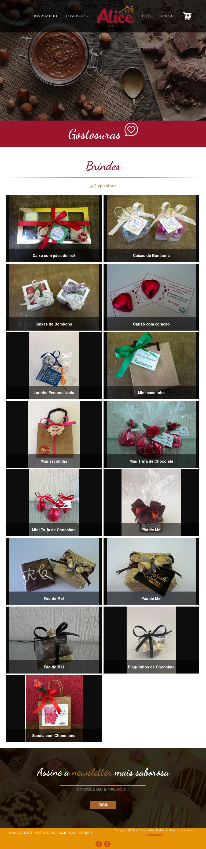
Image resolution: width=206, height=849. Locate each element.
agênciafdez (154, 835)
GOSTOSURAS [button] (76, 16)
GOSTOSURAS (45, 833)
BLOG (146, 16)
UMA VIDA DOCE (45, 16)
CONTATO (166, 16)
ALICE (62, 833)
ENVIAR (103, 805)
